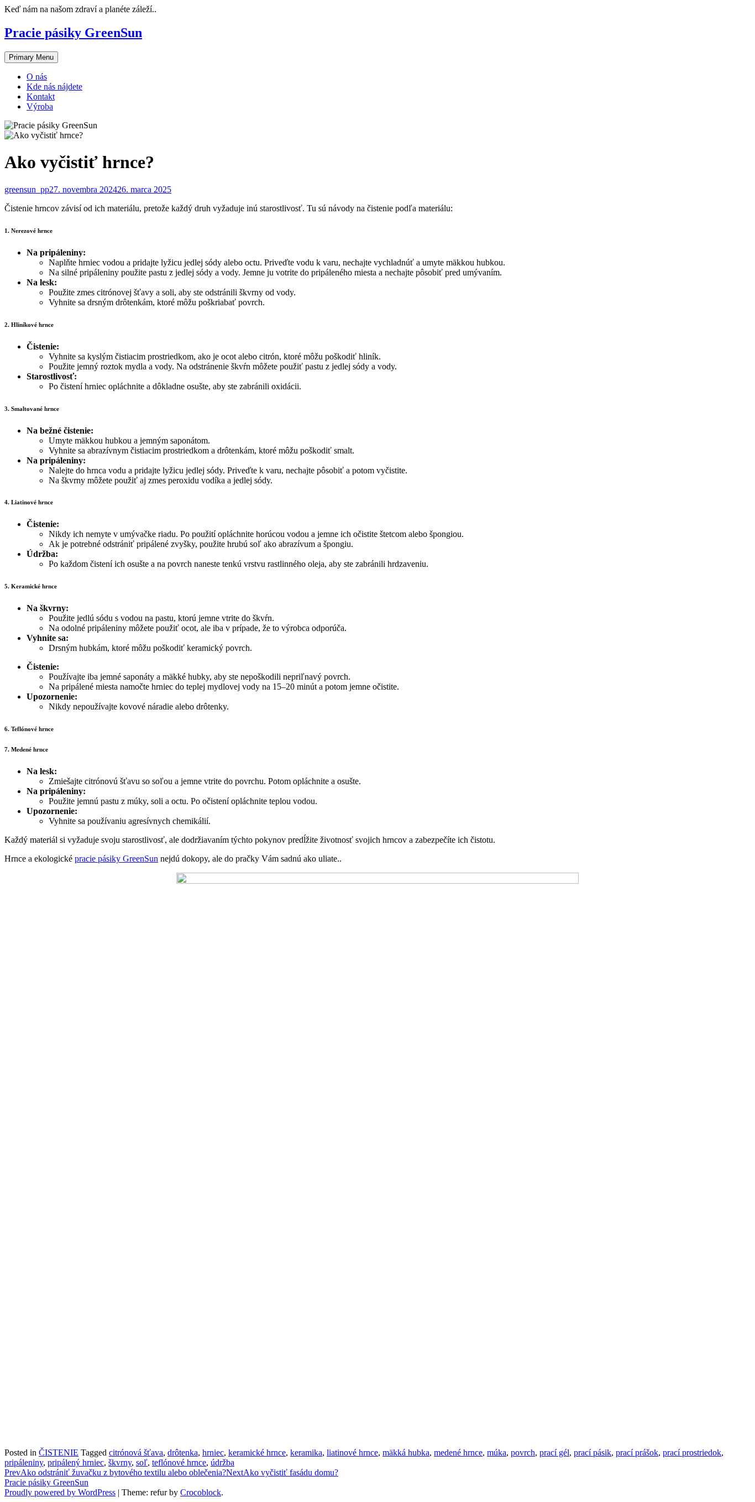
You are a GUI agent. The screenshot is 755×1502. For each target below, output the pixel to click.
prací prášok (637, 1452)
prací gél (554, 1452)
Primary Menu (31, 57)
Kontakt (41, 96)
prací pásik (592, 1452)
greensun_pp (26, 189)
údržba (222, 1462)
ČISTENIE (58, 1452)
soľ (142, 1462)
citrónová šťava (136, 1452)
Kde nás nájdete (54, 86)
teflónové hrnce (179, 1462)
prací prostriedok (692, 1452)
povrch (523, 1452)
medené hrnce (458, 1452)
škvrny (120, 1462)
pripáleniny (23, 1462)
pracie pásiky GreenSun (116, 858)
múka (496, 1452)
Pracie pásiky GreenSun (73, 32)
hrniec (213, 1452)
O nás (37, 76)
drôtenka (182, 1452)
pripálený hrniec (76, 1462)
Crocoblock (200, 1492)
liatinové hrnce (352, 1452)
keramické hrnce (257, 1452)
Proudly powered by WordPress (60, 1492)
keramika (306, 1452)
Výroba (40, 106)
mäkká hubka (405, 1452)
